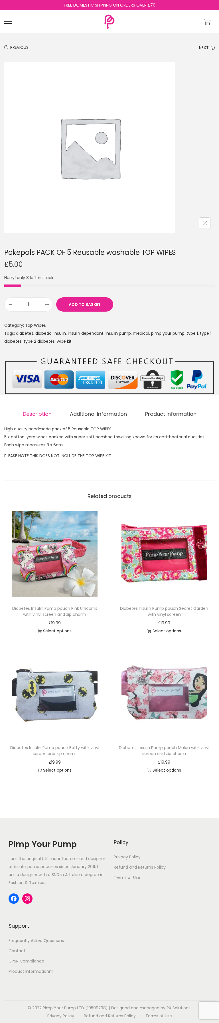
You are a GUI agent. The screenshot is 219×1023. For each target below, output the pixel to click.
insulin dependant (86, 333)
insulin (60, 333)
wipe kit (64, 341)
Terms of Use (127, 877)
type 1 (192, 333)
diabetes (24, 333)
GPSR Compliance (26, 961)
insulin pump (118, 333)
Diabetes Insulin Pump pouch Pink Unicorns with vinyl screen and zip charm (54, 611)
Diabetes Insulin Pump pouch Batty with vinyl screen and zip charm (54, 750)
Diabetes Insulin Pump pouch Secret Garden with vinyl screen (164, 611)
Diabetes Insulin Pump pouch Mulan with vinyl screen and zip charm (164, 750)
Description (37, 413)
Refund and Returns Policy (140, 867)
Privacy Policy (127, 857)
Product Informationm (31, 971)
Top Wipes (35, 325)
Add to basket (85, 304)
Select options (57, 631)
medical (141, 333)
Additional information (98, 413)
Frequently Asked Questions (36, 940)
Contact (17, 951)
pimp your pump (167, 333)
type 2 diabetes (39, 341)
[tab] (37, 414)
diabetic (43, 333)
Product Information (170, 413)
